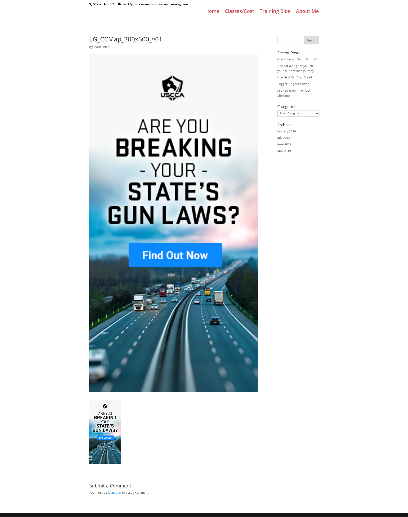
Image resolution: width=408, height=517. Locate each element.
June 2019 (284, 144)
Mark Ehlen (102, 47)
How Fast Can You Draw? (294, 77)
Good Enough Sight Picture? (297, 59)
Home (212, 12)
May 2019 (284, 151)
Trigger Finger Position (293, 84)
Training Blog (275, 12)
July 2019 (283, 138)
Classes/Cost (239, 12)
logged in (114, 492)
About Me (307, 12)
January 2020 (286, 131)
